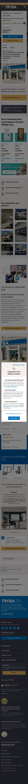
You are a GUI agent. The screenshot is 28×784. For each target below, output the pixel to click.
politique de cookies (12, 386)
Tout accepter (14, 418)
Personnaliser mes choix (13, 413)
